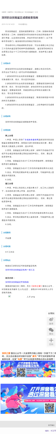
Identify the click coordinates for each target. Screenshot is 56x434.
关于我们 (51, 425)
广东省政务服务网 (30, 139)
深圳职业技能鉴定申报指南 (17, 282)
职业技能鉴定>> (30, 12)
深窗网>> (5, 12)
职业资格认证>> (20, 12)
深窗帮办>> (11, 12)
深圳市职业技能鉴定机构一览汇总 (20, 269)
